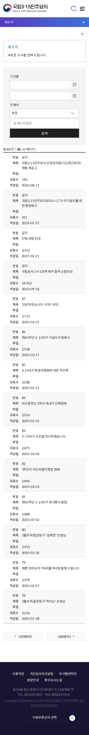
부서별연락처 (68, 673)
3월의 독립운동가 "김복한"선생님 (44, 535)
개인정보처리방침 (41, 673)
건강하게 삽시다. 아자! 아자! (40, 304)
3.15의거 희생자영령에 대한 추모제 (45, 370)
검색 (44, 133)
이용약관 (18, 673)
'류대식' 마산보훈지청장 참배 (41, 469)
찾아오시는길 (53, 680)
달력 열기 (74, 84)
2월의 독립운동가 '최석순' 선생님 (43, 601)
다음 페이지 (64, 636)
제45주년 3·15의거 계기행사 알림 (44, 502)
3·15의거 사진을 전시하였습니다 (44, 436)
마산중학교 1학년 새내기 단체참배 (44, 403)
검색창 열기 (74, 8)
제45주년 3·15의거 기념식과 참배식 (46, 337)
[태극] (25, 10)
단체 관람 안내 (31, 238)
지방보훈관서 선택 (44, 717)
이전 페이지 (25, 636)
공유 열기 (82, 33)
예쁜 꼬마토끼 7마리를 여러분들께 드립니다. (51, 568)
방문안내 (33, 680)
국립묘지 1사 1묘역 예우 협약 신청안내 (47, 271)
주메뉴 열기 (83, 10)
